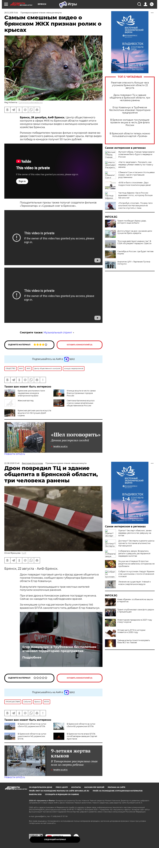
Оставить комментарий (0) (79, 345)
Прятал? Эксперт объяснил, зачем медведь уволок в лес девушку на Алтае (134, 533)
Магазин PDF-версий (94, 787)
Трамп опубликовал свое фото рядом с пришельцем (135, 611)
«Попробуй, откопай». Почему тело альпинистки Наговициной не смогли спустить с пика (135, 205)
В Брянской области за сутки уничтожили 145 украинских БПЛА (32, 736)
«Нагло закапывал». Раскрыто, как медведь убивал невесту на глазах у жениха (135, 164)
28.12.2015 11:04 (11, 12)
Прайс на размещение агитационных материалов (118, 791)
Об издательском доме (40, 787)
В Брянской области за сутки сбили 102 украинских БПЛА (32, 725)
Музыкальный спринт (58, 332)
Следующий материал (55, 840)
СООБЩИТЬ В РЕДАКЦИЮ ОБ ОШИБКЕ (62, 794)
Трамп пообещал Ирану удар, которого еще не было (131, 222)
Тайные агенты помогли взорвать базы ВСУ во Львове (133, 641)
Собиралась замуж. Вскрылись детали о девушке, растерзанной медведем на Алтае (134, 553)
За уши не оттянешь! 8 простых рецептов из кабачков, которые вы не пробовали (136, 563)
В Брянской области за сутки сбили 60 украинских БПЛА (81, 725)
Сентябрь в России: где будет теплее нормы (135, 252)
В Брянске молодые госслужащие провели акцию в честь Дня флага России (130, 123)
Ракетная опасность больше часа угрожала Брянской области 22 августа (130, 85)
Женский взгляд (26, 400)
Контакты (76, 787)
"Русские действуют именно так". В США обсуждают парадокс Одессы (134, 242)
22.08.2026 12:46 (11, 463)
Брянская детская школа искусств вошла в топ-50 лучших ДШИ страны (34, 413)
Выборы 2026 (35, 794)
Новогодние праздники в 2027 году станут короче (134, 621)
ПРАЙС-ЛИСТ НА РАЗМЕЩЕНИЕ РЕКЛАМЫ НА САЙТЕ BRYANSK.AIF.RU (59, 791)
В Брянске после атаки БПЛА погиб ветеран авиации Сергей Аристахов (82, 736)
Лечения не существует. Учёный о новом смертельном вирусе (134, 583)
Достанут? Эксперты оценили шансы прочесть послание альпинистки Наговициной (136, 543)
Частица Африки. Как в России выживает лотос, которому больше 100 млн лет (135, 195)
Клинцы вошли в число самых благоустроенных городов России (81, 393)
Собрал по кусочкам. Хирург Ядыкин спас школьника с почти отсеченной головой (136, 574)
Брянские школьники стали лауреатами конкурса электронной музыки (31, 393)
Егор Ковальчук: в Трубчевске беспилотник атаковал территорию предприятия (129, 110)
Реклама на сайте (116, 787)
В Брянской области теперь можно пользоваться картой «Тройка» (130, 135)
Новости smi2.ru (14, 453)
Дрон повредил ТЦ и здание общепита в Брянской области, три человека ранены (130, 98)
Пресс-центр (62, 787)
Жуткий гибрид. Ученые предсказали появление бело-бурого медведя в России (136, 154)
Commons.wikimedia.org (31, 102)
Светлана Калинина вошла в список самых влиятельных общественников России (80, 403)
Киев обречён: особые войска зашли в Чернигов (135, 600)
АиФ (24, 553)
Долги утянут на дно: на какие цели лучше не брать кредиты (134, 232)
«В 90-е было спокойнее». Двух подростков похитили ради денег (134, 183)
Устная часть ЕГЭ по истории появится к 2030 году (131, 631)
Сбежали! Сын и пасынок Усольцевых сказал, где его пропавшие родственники (136, 174)
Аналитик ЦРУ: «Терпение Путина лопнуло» (133, 263)
